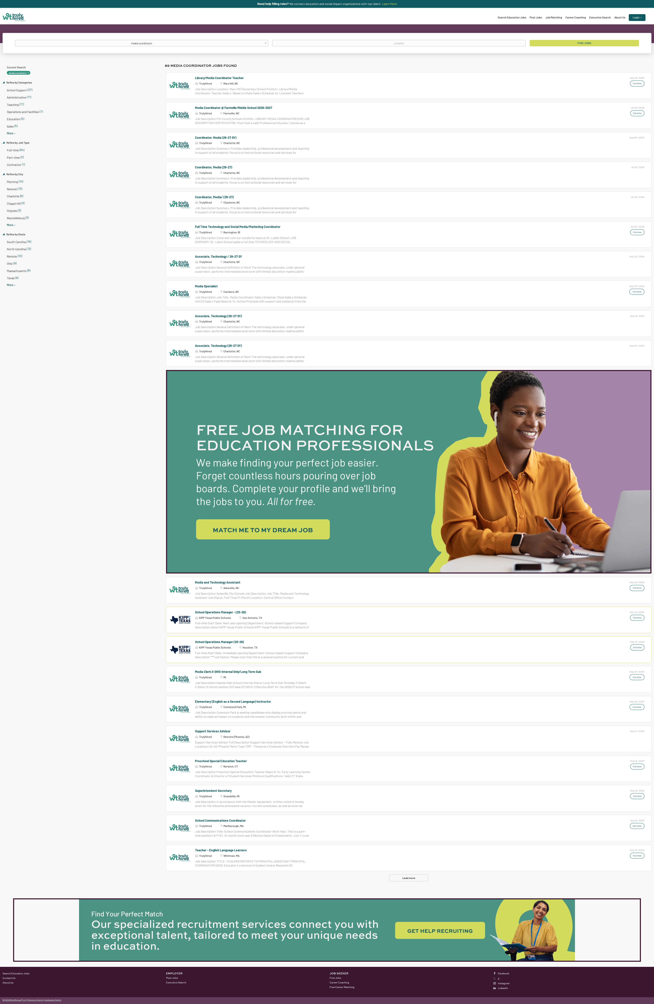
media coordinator (18, 73)
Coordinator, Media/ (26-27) (214, 197)
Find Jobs (584, 43)
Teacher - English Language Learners (221, 850)
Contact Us (9, 978)
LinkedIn (503, 988)
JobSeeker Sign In (52, 1000)
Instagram (504, 983)
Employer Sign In (35, 1000)
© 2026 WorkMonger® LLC (15, 1000)
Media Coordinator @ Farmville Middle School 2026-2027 (233, 108)
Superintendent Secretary (213, 790)
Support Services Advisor (212, 731)
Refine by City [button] (14, 174)
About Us (8, 982)
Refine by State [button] (15, 234)
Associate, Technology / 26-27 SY (218, 256)
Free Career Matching (342, 987)
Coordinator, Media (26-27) (213, 167)
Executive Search (176, 982)
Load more (408, 878)
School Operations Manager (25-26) (219, 642)
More (10, 133)
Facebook (503, 973)
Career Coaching (339, 982)
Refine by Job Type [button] (17, 142)
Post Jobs (172, 977)
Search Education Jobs (16, 973)
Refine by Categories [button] (19, 82)
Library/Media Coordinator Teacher (219, 78)
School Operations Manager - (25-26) (220, 612)
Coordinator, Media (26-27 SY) (215, 137)
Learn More (389, 4)
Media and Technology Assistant (217, 582)
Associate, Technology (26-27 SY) (218, 316)
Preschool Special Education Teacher (221, 761)
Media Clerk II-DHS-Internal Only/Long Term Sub (228, 672)
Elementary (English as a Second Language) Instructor (233, 701)
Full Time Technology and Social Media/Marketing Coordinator (237, 227)
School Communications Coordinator (220, 820)
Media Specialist (206, 286)
